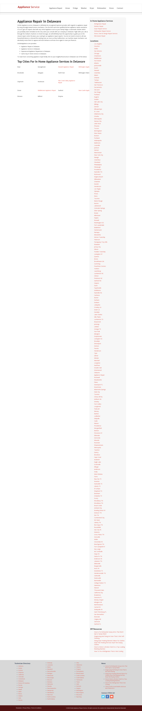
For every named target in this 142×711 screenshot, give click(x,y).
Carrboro (97, 295)
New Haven (97, 133)
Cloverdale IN (98, 542)
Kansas (20, 700)
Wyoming (79, 697)
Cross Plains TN (99, 534)
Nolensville (97, 578)
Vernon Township (99, 237)
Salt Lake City (98, 102)
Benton (96, 431)
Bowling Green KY (99, 510)
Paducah (97, 409)
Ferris (96, 476)
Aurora (96, 203)
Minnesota (50, 675)
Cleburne (97, 372)
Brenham (97, 493)
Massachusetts (51, 671)
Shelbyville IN (98, 609)
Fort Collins (97, 404)
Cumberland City (99, 518)
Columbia (97, 73)
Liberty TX (97, 486)
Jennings (96, 324)
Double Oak (98, 368)
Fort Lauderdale (99, 225)
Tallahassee (98, 82)
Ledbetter (97, 416)
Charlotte (97, 181)
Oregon (78, 669)
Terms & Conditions (36, 708)
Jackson (96, 148)
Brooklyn (97, 341)
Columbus (97, 160)
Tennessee (79, 680)
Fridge (75, 8)
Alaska (20, 668)
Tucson (96, 128)
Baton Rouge (98, 201)
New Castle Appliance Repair (87, 90)
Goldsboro (97, 290)
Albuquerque (98, 109)
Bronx (96, 259)
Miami (96, 75)
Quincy (96, 452)
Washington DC (99, 223)
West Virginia (80, 692)
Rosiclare (97, 443)
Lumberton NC (98, 273)
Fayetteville (97, 288)
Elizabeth (97, 244)
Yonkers (96, 269)
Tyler (95, 353)
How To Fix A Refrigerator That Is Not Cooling (108, 651)
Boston (96, 136)
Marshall (96, 360)
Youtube (111, 696)
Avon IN (96, 568)
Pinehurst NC (98, 278)
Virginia (78, 688)
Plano (96, 382)
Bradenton (97, 595)
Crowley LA (97, 307)
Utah (77, 684)
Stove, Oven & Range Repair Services (105, 33)
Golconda (97, 438)
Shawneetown (98, 445)
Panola (96, 348)
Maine (49, 667)
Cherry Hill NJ (98, 397)
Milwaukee (97, 179)
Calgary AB (97, 619)
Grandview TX (98, 571)
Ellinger (96, 467)
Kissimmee (97, 387)
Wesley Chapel (98, 600)
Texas (78, 682)
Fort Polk (97, 331)
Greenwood (98, 370)
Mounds (96, 440)
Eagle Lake (97, 462)
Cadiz (96, 421)
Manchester (98, 152)
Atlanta (96, 63)
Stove (111, 8)
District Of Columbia (24, 683)
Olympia (96, 191)
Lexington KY (98, 254)
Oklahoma (79, 665)
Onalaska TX (98, 496)
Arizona (20, 670)
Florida (20, 685)
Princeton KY (98, 433)
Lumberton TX (98, 319)
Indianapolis (98, 140)
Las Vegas (97, 189)
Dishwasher (101, 8)
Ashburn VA (97, 399)
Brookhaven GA (99, 261)
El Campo (97, 489)
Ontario (78, 667)
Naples (96, 218)
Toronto (96, 394)
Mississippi (50, 677)
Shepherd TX (98, 491)
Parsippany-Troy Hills (100, 242)
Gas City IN (97, 530)
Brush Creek (98, 505)
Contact (120, 8)
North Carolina (51, 697)
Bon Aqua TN (98, 525)
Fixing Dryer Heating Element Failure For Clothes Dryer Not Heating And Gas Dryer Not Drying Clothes (109, 642)
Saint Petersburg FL (100, 612)
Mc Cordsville (98, 551)
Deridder (97, 312)
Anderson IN (98, 559)
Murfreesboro (98, 605)
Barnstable (97, 580)
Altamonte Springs (100, 389)
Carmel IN (97, 607)
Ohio (77, 663)
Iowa (19, 698)
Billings (96, 104)
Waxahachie (98, 380)
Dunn (96, 285)
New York (50, 694)
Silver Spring (98, 211)
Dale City (97, 392)
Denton (96, 346)
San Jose (97, 90)
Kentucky (49, 663)
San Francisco (98, 85)
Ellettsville (97, 563)
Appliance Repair (55, 8)
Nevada (49, 686)
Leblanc (96, 327)
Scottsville (97, 464)
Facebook (107, 696)
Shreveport (97, 343)
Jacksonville (97, 65)
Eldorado (97, 435)
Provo (96, 194)
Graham (96, 302)
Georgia (20, 687)
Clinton (96, 276)
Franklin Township (99, 252)
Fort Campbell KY (99, 547)
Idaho (20, 691)
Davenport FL (98, 385)
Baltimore (97, 143)
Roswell (96, 220)
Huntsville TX (98, 484)
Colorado (21, 676)
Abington (97, 334)
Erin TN (96, 515)
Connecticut (21, 679)
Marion (96, 423)
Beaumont (97, 322)
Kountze (96, 481)
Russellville (97, 527)
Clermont (97, 622)
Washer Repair (98, 26)
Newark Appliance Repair (66, 67)
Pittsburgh (97, 167)
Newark (96, 70)
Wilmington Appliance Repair (87, 67)
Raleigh (96, 157)
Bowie (96, 213)
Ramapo (96, 232)
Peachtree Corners (100, 266)
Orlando (96, 78)
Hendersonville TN (100, 573)
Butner (96, 298)
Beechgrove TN (99, 544)
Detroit (96, 150)
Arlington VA (98, 602)
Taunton (96, 450)
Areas (67, 8)
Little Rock (97, 123)
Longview (97, 363)
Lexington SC (98, 339)
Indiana (20, 696)
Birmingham (98, 131)
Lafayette (97, 305)
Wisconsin (79, 694)
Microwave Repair (99, 36)
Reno (95, 196)
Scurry (96, 498)
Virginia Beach (98, 177)
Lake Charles (98, 314)
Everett (96, 184)
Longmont (97, 406)
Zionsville (97, 537)
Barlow (96, 414)
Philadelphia (98, 165)
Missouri (49, 680)
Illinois (20, 693)
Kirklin (96, 539)
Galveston (97, 585)
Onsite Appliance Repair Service (78, 708)
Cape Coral (97, 457)
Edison (96, 249)
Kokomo (97, 532)
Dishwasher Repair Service (102, 31)
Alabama (20, 666)
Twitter (103, 696)
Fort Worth (97, 61)
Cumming (97, 264)
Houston (97, 46)
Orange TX (97, 329)
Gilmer (96, 356)
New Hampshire (51, 688)
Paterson (97, 240)
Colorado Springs (99, 208)
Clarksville (97, 576)
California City (98, 592)
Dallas (96, 49)
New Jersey (50, 690)
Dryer (92, 8)
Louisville (97, 145)
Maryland (49, 669)
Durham (96, 300)
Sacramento (98, 87)
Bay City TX (97, 479)
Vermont (78, 686)
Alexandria (97, 235)
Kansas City (97, 121)
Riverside (97, 617)
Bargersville (97, 566)
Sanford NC (97, 281)
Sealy (95, 472)
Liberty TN (97, 522)
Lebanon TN (98, 561)
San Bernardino (99, 614)
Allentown (97, 215)
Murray (96, 411)
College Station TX (100, 583)
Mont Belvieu (98, 474)
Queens (96, 256)
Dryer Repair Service (100, 29)
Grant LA (97, 310)
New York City (98, 155)
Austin (96, 68)
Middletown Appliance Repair (47, 90)
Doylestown (98, 336)
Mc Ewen (97, 520)
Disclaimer (19, 708)
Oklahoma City (98, 114)
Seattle (96, 99)
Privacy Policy (26, 708)
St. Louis (96, 111)
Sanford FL (97, 624)
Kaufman (97, 365)
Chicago (96, 53)
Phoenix (96, 126)
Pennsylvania (79, 671)
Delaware (21, 681)
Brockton (97, 455)
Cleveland (97, 162)
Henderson (97, 186)
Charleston (97, 56)
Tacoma (96, 198)
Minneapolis (98, 119)
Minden (96, 358)
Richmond (97, 174)
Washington (79, 690)
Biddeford (97, 227)
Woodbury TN (98, 501)
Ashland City (98, 508)
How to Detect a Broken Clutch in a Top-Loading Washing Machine (116, 679)
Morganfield (98, 428)
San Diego (97, 92)
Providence (97, 169)
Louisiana (50, 665)
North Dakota (51, 699)
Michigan (49, 673)
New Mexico (50, 692)
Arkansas (21, 672)
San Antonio (98, 51)
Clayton (96, 283)
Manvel (96, 588)
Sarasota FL (98, 597)
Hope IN (96, 554)
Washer (84, 8)
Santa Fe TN (98, 556)
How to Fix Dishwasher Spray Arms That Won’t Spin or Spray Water (116, 666)
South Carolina (80, 675)
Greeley (96, 402)
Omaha (96, 116)
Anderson (97, 469)
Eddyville (96, 418)
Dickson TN (98, 513)
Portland (96, 94)
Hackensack (98, 230)
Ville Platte (97, 317)
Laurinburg (97, 271)
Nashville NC (98, 293)
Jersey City (97, 247)
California (21, 674)
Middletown (98, 58)
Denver (96, 107)
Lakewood (97, 206)
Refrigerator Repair (100, 24)
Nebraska (50, 684)
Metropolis (97, 447)
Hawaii (20, 689)
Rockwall (97, 377)
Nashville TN (98, 172)
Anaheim (97, 460)
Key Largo (97, 549)
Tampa (96, 80)
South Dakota (80, 677)
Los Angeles (98, 44)
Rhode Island (80, 673)
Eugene (96, 97)
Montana (49, 682)
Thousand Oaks (99, 590)
